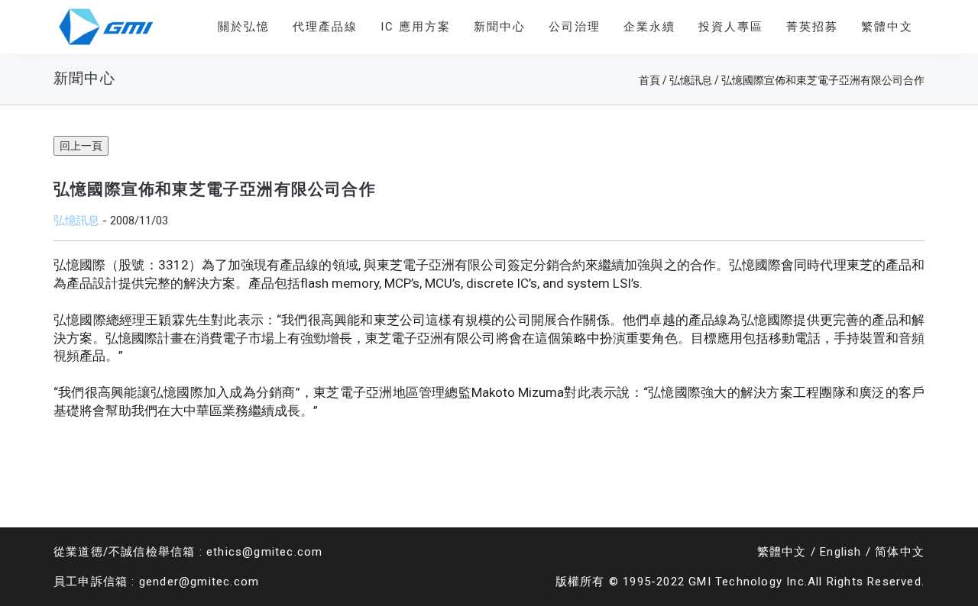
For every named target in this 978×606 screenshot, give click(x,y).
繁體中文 (782, 552)
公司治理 (575, 27)
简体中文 (900, 552)
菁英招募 (812, 27)
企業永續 (649, 27)
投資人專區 (730, 27)
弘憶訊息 (76, 220)
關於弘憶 (244, 27)
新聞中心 (500, 27)
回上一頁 (81, 146)
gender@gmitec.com (199, 581)
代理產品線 (325, 27)
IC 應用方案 (416, 27)
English (840, 552)
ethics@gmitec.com (264, 552)
